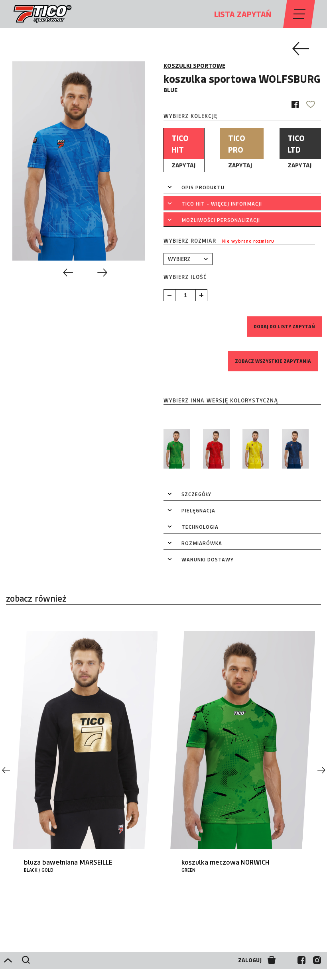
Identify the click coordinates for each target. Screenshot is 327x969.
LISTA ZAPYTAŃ (242, 14)
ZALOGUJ (250, 960)
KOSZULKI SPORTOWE (194, 65)
